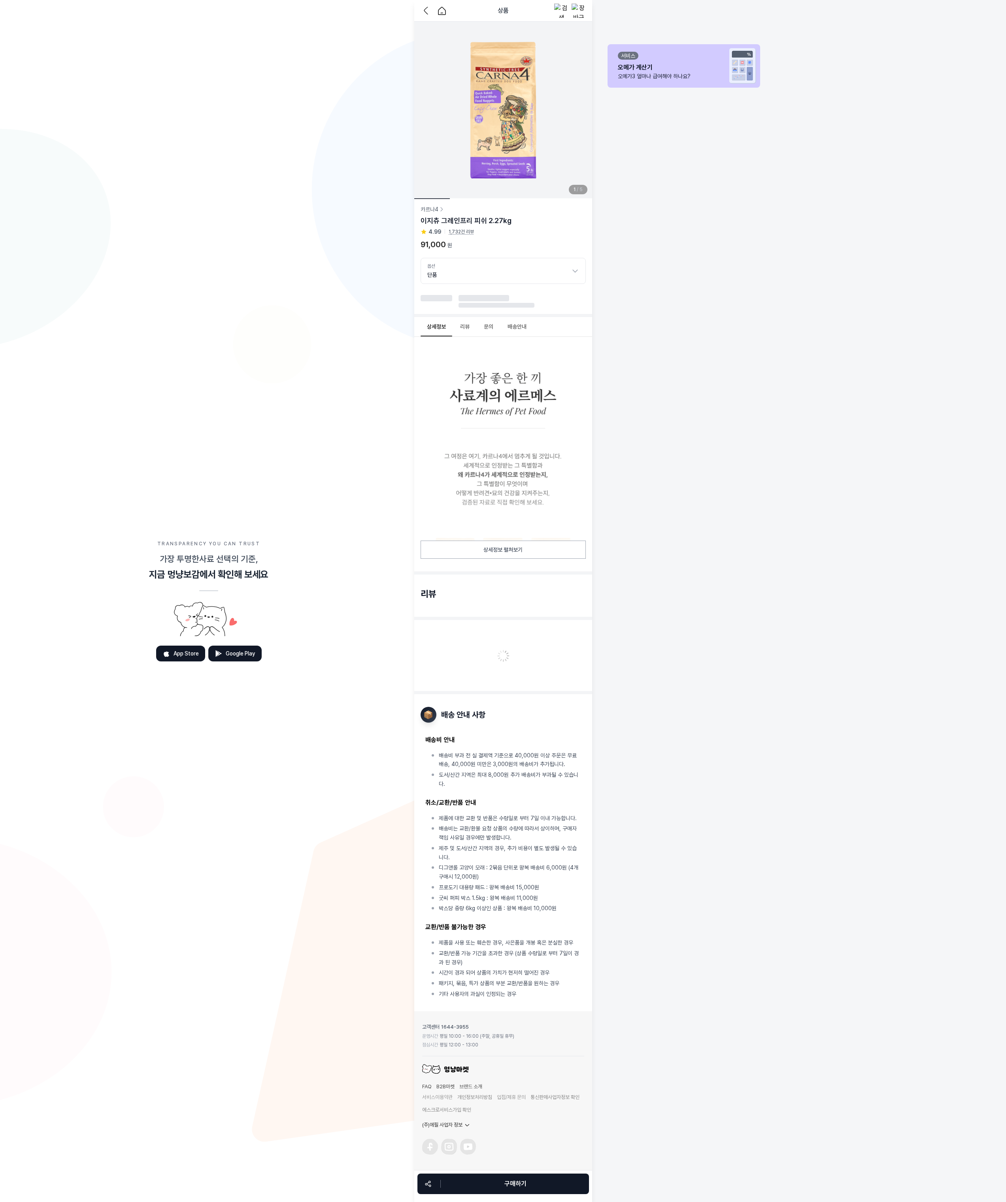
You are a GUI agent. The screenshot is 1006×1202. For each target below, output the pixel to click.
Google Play (240, 653)
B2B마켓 (445, 1086)
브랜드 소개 (470, 1086)
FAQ (427, 1086)
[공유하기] (428, 1184)
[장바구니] (579, 11)
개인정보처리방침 (474, 1097)
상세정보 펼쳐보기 (503, 550)
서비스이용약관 (437, 1097)
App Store (186, 653)
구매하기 (515, 1183)
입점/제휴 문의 (511, 1097)
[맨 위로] (604, 1154)
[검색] (561, 11)
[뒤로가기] (428, 11)
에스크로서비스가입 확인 (446, 1110)
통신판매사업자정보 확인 (554, 1097)
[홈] (442, 11)
